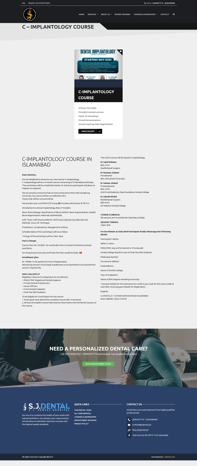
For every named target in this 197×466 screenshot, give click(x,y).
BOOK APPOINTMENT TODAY (98, 364)
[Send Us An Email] (173, 6)
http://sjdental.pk (140, 430)
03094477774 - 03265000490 (144, 419)
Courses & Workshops (145, 14)
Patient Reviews (122, 14)
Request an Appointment (39, 3)
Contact (164, 14)
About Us (105, 14)
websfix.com (169, 457)
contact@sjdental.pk (141, 425)
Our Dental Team (82, 410)
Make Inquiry (88, 131)
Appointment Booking (85, 420)
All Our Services (82, 413)
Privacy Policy (81, 424)
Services (92, 14)
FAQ (23, 3)
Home (81, 14)
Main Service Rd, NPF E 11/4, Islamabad (150, 435)
